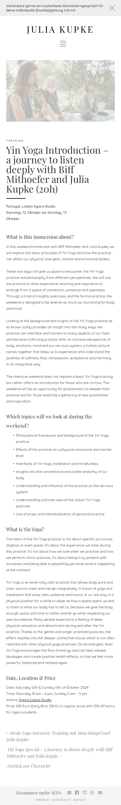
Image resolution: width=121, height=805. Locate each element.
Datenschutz (61, 799)
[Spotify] (92, 793)
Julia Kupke (60, 29)
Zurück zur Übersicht (28, 766)
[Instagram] (85, 793)
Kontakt (79, 799)
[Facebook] (77, 793)
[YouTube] (100, 793)
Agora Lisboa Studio (35, 700)
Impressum (42, 799)
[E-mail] (69, 793)
